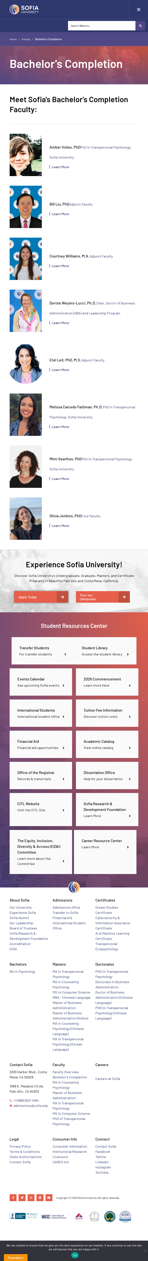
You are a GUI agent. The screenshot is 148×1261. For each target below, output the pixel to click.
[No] (144, 1250)
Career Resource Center (102, 840)
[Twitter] (21, 1197)
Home (13, 39)
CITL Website (28, 803)
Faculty (26, 39)
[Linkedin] (39, 1197)
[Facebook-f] (13, 1197)
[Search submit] (140, 25)
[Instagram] (31, 1197)
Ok (75, 1255)
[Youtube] (48, 1197)
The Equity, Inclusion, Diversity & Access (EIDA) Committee (38, 846)
